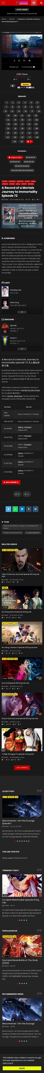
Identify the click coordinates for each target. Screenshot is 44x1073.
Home (4, 19)
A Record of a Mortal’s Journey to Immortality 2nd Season (20, 527)
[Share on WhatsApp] (15, 509)
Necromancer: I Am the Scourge (18, 1023)
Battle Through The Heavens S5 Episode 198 (22, 14)
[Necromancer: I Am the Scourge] (22, 1009)
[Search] (41, 3)
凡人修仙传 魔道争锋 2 (33, 533)
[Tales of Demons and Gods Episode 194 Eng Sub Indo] (22, 559)
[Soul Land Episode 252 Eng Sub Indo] (22, 668)
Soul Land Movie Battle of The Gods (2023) (20, 961)
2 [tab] (17, 841)
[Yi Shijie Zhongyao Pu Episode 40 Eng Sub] (22, 739)
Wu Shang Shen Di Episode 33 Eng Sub (16, 612)
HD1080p (10, 550)
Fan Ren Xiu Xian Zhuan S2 (12, 533)
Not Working (6, 32)
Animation (20, 181)
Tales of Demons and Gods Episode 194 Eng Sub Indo (20, 575)
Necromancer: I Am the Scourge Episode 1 (18, 822)
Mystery (24, 184)
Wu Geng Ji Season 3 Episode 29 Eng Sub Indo (19, 647)
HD (7, 588)
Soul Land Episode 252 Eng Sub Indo (15, 683)
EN (3, 588)
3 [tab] (19, 841)
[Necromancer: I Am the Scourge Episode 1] (22, 806)
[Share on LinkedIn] (22, 509)
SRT (16, 694)
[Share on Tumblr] (29, 509)
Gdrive (20, 427)
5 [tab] (24, 841)
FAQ (37, 32)
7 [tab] (28, 841)
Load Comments (22, 768)
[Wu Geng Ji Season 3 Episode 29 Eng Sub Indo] (22, 633)
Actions (12, 19)
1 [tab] (15, 841)
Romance (31, 184)
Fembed (27, 427)
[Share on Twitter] (8, 509)
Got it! (22, 1068)
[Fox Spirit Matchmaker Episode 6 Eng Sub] (22, 885)
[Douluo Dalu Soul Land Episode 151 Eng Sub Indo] (22, 704)
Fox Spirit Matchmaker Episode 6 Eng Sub (20, 901)
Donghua (5, 184)
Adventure (12, 181)
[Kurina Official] (22, 3)
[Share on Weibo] (35, 509)
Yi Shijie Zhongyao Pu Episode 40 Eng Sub (18, 754)
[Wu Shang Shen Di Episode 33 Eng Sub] (22, 597)
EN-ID (4, 550)
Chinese (27, 181)
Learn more (8, 1063)
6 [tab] (26, 841)
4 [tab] (22, 841)
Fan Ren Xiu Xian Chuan (30, 390)
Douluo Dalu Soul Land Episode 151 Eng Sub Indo (20, 718)
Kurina (6, 199)
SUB (16, 550)
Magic (18, 184)
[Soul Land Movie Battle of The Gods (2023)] (22, 946)
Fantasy (12, 184)
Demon (33, 181)
